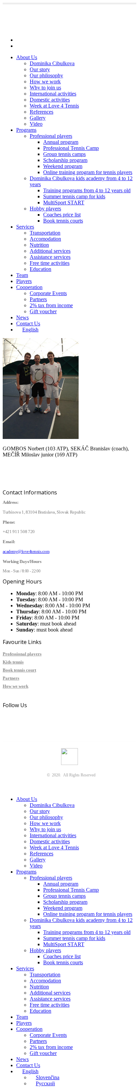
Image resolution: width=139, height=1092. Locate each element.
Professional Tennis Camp (71, 148)
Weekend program (62, 166)
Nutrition (39, 245)
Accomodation (45, 239)
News (22, 317)
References (41, 112)
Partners (38, 299)
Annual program (60, 142)
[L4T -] (46, 28)
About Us (26, 57)
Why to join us (45, 87)
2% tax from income (51, 305)
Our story (40, 69)
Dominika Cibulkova (52, 63)
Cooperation (29, 287)
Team (22, 275)
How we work (45, 81)
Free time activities (50, 263)
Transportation (45, 233)
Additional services (50, 251)
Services (25, 227)
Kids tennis (13, 661)
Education (40, 269)
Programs (26, 130)
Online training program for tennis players (87, 172)
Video (36, 124)
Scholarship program (65, 160)
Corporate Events (48, 293)
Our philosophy (46, 75)
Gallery (38, 118)
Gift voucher (43, 311)
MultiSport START (63, 202)
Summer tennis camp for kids (74, 196)
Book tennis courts (63, 221)
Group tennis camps (64, 154)
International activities (53, 93)
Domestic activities (50, 100)
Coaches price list (62, 214)
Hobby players (45, 208)
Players (24, 281)
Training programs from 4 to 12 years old (87, 190)
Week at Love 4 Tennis (54, 106)
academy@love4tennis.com (45, 40)
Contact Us (28, 323)
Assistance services (50, 257)
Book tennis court (19, 670)
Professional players (51, 136)
